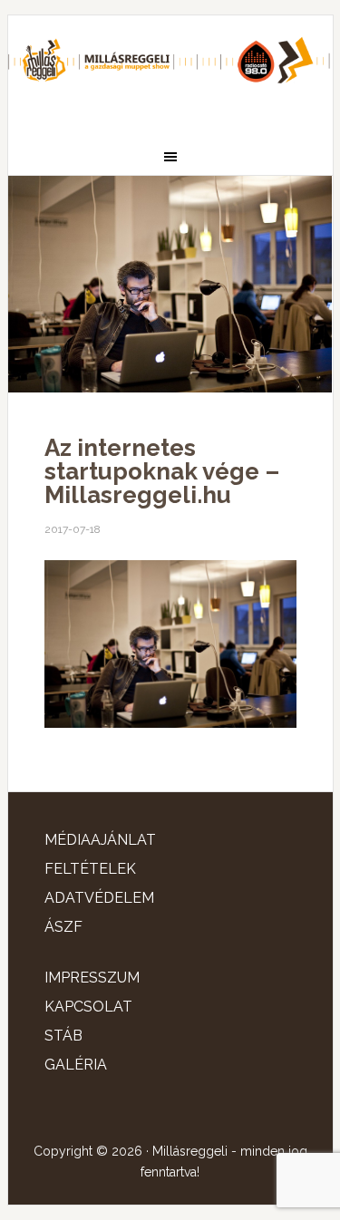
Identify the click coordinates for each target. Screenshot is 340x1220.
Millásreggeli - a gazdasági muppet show (170, 70)
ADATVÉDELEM (99, 897)
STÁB (63, 1035)
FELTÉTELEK (90, 868)
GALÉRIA (75, 1064)
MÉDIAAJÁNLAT (100, 839)
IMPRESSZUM (92, 977)
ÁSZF (63, 926)
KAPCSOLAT (88, 1006)
